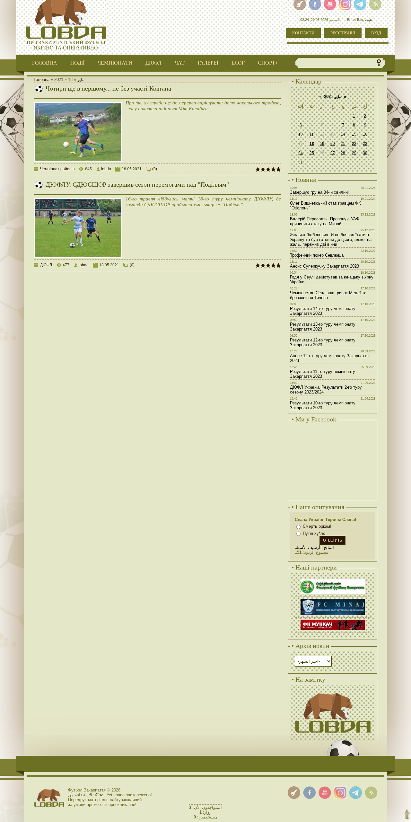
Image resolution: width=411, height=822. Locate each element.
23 (365, 143)
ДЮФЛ (46, 265)
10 (300, 134)
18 (312, 143)
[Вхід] (294, 792)
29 (354, 153)
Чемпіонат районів (57, 169)
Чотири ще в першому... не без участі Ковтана (108, 88)
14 (343, 134)
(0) (154, 169)
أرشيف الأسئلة (307, 547)
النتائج (329, 547)
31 (300, 162)
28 (343, 153)
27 (332, 153)
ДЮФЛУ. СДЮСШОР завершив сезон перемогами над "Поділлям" (137, 184)
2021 (58, 79)
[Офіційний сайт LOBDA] (333, 692)
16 (365, 134)
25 (312, 153)
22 (354, 143)
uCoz (98, 794)
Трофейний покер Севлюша (317, 255)
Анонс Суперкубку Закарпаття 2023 (324, 266)
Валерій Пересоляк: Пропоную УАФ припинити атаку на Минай (324, 221)
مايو (80, 79)
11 (312, 134)
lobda (106, 169)
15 (354, 134)
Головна (41, 79)
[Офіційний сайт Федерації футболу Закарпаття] (333, 580)
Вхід (376, 33)
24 (300, 153)
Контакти (303, 33)
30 (365, 153)
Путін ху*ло (314, 533)
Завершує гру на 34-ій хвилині (319, 192)
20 (332, 143)
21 (343, 143)
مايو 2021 (332, 96)
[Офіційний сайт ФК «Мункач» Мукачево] (333, 620)
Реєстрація (342, 33)
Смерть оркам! (317, 526)
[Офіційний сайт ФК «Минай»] (333, 599)
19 (322, 143)
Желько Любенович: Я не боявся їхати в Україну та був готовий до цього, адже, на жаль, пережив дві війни (331, 239)
